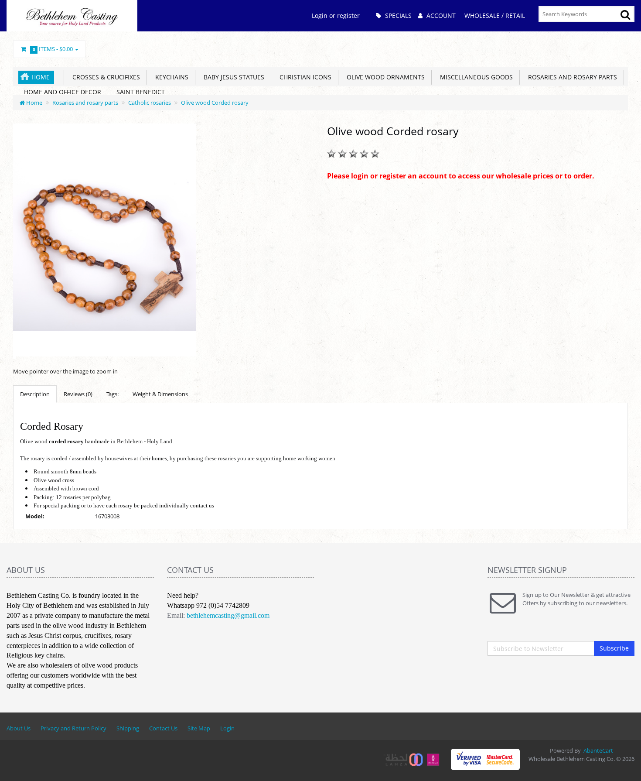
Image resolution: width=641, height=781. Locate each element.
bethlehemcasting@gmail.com (228, 615)
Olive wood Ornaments (384, 77)
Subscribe (614, 648)
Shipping (127, 728)
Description (35, 394)
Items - (53, 49)
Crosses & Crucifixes (104, 77)
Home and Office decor (60, 92)
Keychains (170, 77)
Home (40, 77)
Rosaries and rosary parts (571, 77)
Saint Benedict (139, 92)
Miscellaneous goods (474, 77)
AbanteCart (598, 750)
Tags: (112, 394)
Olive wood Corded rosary (215, 102)
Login (227, 728)
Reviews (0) (78, 394)
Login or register (336, 15)
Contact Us (163, 728)
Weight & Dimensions (160, 394)
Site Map (199, 728)
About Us (19, 728)
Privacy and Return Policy (73, 728)
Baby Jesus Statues (232, 77)
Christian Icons (303, 77)
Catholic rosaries (149, 102)
